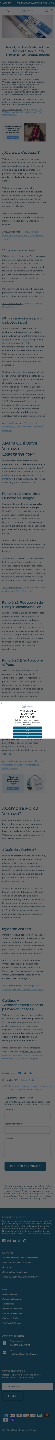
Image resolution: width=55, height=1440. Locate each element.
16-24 (27, 733)
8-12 (27, 727)
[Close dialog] (1, 703)
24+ (27, 736)
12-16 (27, 730)
